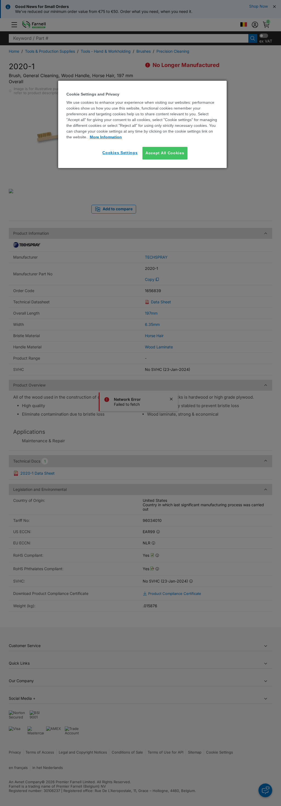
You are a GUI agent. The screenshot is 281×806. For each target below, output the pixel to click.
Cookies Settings (119, 152)
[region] (142, 124)
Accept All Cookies (164, 153)
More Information (106, 137)
